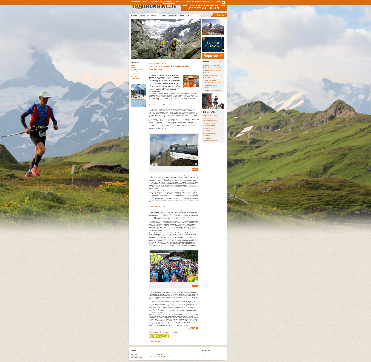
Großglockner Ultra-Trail (160, 63)
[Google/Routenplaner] (167, 337)
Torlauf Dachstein (212, 75)
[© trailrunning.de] (174, 165)
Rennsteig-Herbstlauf (209, 125)
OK (223, 2)
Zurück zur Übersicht (154, 341)
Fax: (149, 354)
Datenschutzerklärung (169, 3)
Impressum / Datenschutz (208, 353)
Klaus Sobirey (156, 72)
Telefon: (150, 353)
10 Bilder (194, 169)
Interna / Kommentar (136, 69)
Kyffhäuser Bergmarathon (210, 140)
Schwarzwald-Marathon (209, 128)
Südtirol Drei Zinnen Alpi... (214, 82)
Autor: (188, 88)
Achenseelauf (211, 77)
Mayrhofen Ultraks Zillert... (214, 70)
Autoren (133, 67)
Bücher (133, 65)
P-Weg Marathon (212, 80)
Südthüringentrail (212, 85)
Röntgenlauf (206, 135)
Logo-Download (135, 74)
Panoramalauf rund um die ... (215, 67)
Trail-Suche (134, 76)
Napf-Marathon (207, 130)
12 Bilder (194, 286)
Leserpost (134, 72)
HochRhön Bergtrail (213, 87)
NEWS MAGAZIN (135, 78)
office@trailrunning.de (160, 356)
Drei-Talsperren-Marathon (214, 90)
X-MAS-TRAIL (207, 138)
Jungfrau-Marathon (213, 72)
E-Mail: (150, 356)
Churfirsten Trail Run (213, 65)
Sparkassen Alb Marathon (210, 133)
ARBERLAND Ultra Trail (209, 123)
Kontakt (204, 354)
